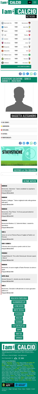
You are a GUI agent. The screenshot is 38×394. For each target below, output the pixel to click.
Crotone (28, 367)
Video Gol (19, 334)
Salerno (22, 377)
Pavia (15, 374)
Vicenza (34, 380)
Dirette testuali (19, 310)
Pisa (34, 374)
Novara (26, 372)
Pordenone (7, 375)
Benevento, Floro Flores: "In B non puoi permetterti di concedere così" (17, 213)
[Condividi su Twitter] (24, 74)
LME (5, 35)
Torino (22, 378)
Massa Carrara (27, 371)
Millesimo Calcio (7, 54)
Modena (11, 372)
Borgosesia (6, 47)
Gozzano (26, 58)
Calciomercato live (18, 302)
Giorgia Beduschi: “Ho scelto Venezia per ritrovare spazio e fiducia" (19, 257)
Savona (30, 377)
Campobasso (26, 365)
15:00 (16, 23)
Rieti (9, 377)
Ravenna (24, 375)
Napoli (22, 372)
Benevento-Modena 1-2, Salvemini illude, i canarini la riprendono (17, 224)
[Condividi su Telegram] (35, 74)
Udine (6, 380)
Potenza (12, 375)
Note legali (14, 389)
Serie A (4, 232)
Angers (5, 31)
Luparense (25, 39)
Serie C (4, 286)
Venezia (16, 380)
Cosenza (19, 367)
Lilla (27, 31)
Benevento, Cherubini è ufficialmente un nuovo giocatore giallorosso (18, 289)
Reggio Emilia (5, 377)
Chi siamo (4, 390)
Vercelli (20, 380)
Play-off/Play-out (19, 326)
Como (15, 367)
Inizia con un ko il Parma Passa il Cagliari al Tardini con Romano (18, 236)
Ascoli (24, 362)
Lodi (10, 371)
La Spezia (24, 369)
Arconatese (25, 62)
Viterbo (3, 381)
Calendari (19, 322)
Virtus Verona (7, 43)
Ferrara (10, 368)
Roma (15, 377)
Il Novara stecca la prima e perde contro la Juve (16, 246)
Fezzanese (25, 54)
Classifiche (19, 314)
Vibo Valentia (29, 380)
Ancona (14, 362)
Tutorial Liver (5, 389)
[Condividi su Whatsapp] (31, 74)
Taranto (12, 378)
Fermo (6, 368)
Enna (3, 368)
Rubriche (4, 186)
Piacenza (31, 374)
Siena (34, 377)
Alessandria (6, 50)
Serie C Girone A (6, 243)
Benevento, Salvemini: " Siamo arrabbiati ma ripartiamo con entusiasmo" (18, 190)
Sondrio (8, 378)
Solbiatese (6, 62)
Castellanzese (7, 58)
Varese (10, 380)
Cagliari (7, 365)
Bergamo (15, 364)
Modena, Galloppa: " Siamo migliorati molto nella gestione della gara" (19, 201)
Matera (32, 371)
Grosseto (8, 369)
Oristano (34, 372)
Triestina (26, 35)
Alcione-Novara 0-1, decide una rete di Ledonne (16, 279)
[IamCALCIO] (19, 347)
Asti (27, 50)
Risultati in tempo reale (19, 298)
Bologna (22, 364)
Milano (7, 372)
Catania (3, 367)
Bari (33, 362)
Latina (28, 369)
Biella (19, 364)
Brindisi (3, 365)
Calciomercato (13, 365)
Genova (33, 368)
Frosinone (28, 368)
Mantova (21, 371)
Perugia (18, 374)
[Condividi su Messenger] (28, 74)
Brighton (6, 27)
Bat (2, 364)
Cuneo (32, 367)
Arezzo (21, 362)
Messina (4, 372)
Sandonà (6, 39)
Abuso (23, 389)
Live (30, 2)
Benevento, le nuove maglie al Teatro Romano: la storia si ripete (19, 268)
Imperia (12, 369)
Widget (10, 389)
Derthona (26, 47)
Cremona (24, 367)
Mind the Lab (5, 355)
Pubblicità (28, 389)
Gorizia (3, 369)
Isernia (15, 369)
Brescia (30, 364)
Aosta (17, 362)
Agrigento (4, 362)
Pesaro (22, 374)
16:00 (16, 35)
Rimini (12, 377)
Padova (3, 374)
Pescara (26, 374)
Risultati (19, 318)
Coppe (19, 330)
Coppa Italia (5, 276)
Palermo (8, 374)
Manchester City (8, 23)
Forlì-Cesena (23, 368)
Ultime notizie (19, 306)
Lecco (3, 371)
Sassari (26, 377)
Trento (29, 378)
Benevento (10, 364)
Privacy (19, 389)
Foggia (17, 368)
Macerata (17, 371)
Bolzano (26, 364)
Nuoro (29, 372)
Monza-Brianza (17, 372)
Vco (13, 380)
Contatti (33, 389)
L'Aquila (19, 369)
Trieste (3, 380)
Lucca (12, 371)
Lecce (31, 369)
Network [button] (30, 16)
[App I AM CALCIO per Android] (8, 384)
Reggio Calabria (30, 375)
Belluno (5, 364)
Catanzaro (8, 367)
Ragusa (19, 375)
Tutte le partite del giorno (23, 66)
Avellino (30, 362)
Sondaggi (19, 338)
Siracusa (4, 378)
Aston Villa (25, 27)
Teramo (16, 378)
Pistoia (3, 375)
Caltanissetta (19, 365)
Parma (11, 374)
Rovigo (18, 377)
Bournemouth (25, 23)
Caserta (31, 365)
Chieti (12, 367)
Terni (19, 378)
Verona (23, 380)
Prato (16, 375)
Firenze (14, 368)
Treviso (33, 378)
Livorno (6, 371)
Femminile (4, 253)
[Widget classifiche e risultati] (21, 384)
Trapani (26, 378)
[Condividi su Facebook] (20, 74)
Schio (26, 43)
